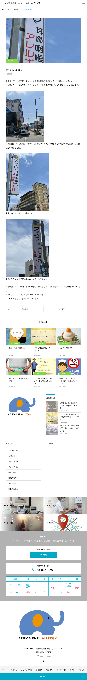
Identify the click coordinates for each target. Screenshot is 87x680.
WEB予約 (43, 555)
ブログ (72, 670)
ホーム (4, 670)
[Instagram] (43, 661)
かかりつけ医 (13, 461)
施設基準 (49, 670)
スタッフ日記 (13, 467)
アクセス (81, 670)
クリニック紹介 (26, 670)
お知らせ (11, 456)
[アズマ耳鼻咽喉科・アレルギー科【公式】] (43, 624)
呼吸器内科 (12, 472)
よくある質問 (61, 670)
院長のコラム (12, 61)
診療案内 (39, 670)
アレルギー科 (13, 450)
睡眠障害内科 (13, 478)
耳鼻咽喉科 (12, 483)
